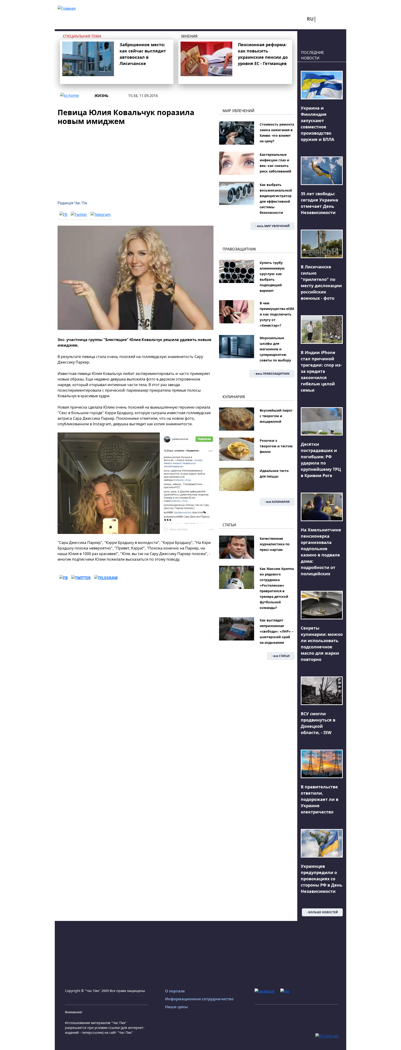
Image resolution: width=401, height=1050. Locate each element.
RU (310, 19)
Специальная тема (82, 36)
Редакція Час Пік (72, 202)
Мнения (189, 36)
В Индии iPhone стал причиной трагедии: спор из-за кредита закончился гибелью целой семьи (321, 371)
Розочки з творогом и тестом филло (276, 446)
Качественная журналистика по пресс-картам (275, 544)
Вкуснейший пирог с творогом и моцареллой (276, 416)
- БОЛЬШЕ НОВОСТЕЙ (322, 912)
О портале (175, 991)
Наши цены (176, 1006)
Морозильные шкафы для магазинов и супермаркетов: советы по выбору (275, 349)
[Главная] (67, 7)
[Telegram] (101, 214)
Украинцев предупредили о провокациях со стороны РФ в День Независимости (321, 878)
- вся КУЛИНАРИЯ (277, 502)
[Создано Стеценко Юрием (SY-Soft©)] (326, 1035)
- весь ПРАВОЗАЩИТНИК (272, 374)
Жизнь (101, 95)
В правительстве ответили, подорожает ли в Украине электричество (319, 799)
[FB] (63, 214)
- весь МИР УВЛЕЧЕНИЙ (272, 226)
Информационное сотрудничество (199, 998)
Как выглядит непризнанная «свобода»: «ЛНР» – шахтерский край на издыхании (276, 631)
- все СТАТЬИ (281, 656)
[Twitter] (79, 214)
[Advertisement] (135, 160)
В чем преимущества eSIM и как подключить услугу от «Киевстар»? (277, 314)
